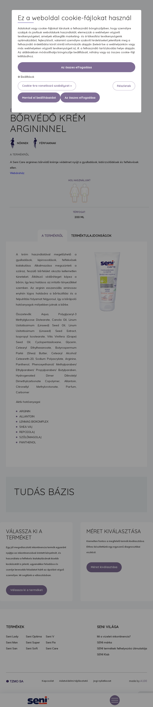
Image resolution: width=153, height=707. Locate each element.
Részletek (124, 86)
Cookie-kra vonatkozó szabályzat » (47, 86)
